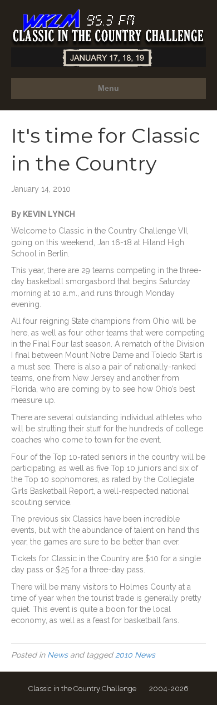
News (57, 654)
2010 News (135, 654)
